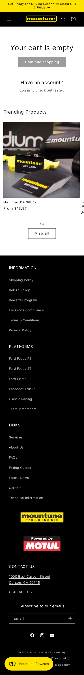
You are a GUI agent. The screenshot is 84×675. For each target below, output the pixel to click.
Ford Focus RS (20, 358)
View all (42, 233)
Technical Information (26, 498)
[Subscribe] (70, 618)
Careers (15, 488)
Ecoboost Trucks (22, 389)
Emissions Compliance (26, 310)
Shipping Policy (21, 280)
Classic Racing (20, 399)
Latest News (19, 478)
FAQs (13, 457)
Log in (25, 90)
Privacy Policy (20, 330)
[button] (9, 19)
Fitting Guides (20, 467)
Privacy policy (60, 658)
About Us (16, 447)
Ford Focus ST (20, 368)
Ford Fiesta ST (20, 379)
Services (16, 437)
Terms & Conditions (24, 320)
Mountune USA (39, 652)
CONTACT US (20, 592)
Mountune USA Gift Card (21, 202)
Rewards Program (23, 300)
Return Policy (19, 290)
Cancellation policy (57, 664)
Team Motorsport (22, 409)
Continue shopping (42, 62)
